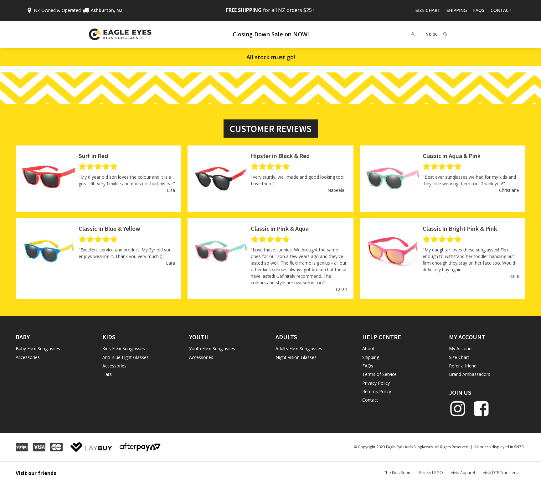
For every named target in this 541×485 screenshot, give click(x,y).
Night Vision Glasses (296, 357)
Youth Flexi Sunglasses (212, 348)
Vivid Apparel (463, 472)
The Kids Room (397, 472)
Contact (501, 10)
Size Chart (427, 10)
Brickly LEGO (431, 472)
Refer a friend (463, 366)
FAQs (478, 10)
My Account (461, 348)
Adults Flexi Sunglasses (299, 348)
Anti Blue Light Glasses (125, 357)
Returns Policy (376, 391)
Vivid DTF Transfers (500, 472)
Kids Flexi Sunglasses (123, 348)
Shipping (456, 10)
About (368, 348)
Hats (107, 374)
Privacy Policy (376, 383)
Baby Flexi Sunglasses (38, 348)
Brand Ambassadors (469, 374)
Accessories (28, 357)
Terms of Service (379, 374)
